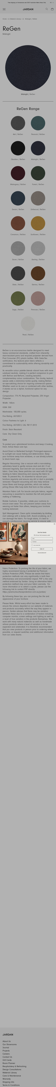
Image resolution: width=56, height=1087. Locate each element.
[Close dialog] (54, 524)
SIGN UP (42, 549)
